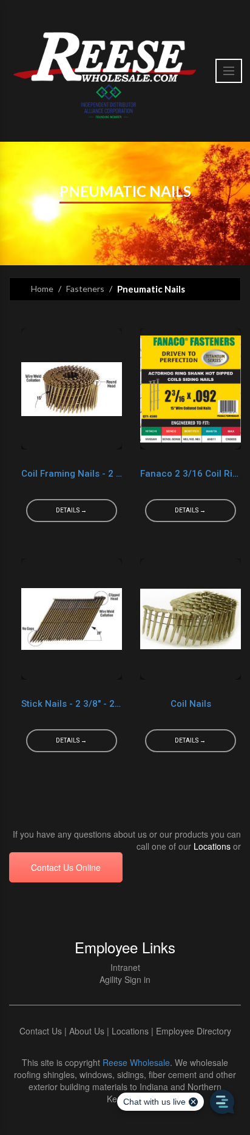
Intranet (125, 967)
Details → (71, 510)
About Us (86, 1031)
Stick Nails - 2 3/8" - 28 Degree (71, 704)
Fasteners (85, 288)
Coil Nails (191, 704)
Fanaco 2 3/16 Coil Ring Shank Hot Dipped (190, 474)
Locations (212, 846)
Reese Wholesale (136, 1062)
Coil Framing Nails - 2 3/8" (71, 474)
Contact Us (40, 1031)
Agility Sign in (125, 979)
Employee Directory (193, 1031)
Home (42, 288)
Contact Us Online (66, 867)
